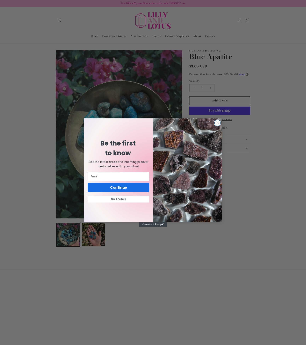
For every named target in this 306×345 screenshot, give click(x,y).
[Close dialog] (217, 123)
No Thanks (118, 199)
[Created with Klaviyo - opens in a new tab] (153, 224)
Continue (118, 187)
